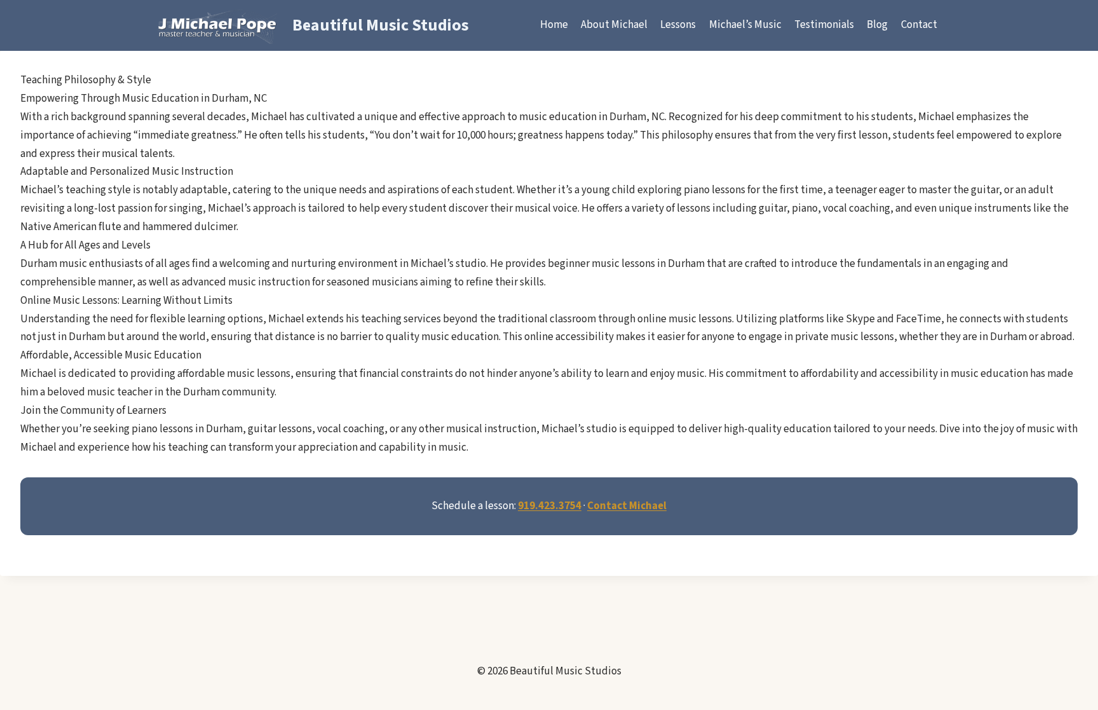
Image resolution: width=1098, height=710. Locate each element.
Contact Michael (627, 506)
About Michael (614, 24)
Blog (877, 24)
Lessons (678, 24)
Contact (919, 24)
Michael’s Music (745, 24)
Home (554, 24)
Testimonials (824, 24)
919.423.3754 (549, 506)
